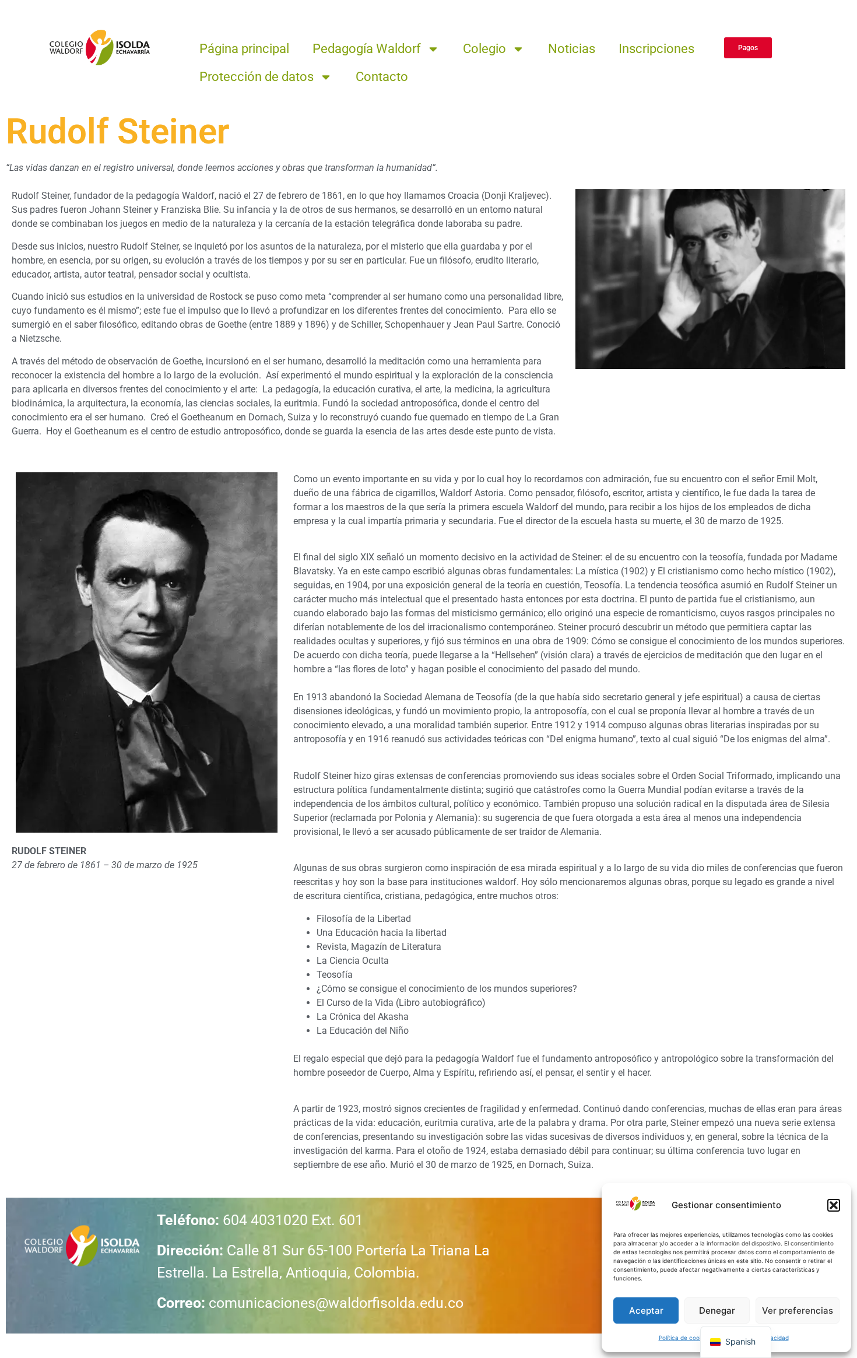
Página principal (244, 48)
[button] (834, 1205)
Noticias (571, 48)
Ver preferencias (797, 1310)
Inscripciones (656, 48)
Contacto (382, 76)
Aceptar (646, 1310)
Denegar (717, 1310)
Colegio (484, 48)
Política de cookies (684, 1337)
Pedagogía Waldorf (366, 48)
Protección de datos (256, 76)
